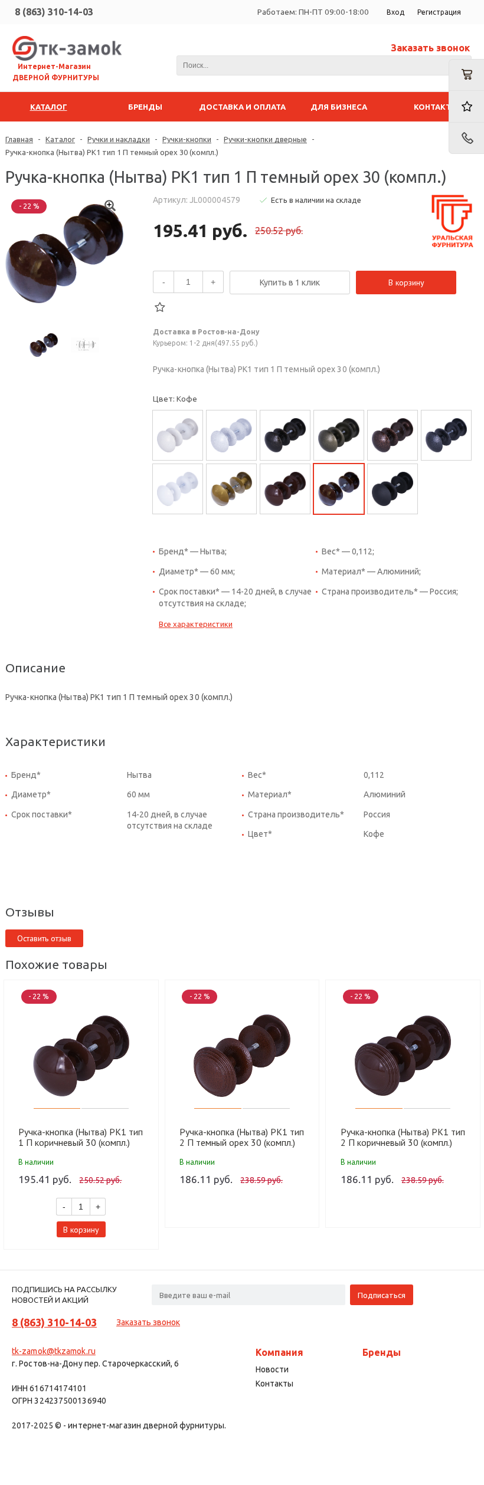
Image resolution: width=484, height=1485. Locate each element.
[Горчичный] (231, 489)
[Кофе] (285, 489)
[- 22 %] (81, 1056)
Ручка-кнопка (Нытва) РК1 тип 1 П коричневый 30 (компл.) (80, 1137)
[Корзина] (466, 75)
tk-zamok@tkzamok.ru (54, 1351)
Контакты (274, 1383)
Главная (19, 139)
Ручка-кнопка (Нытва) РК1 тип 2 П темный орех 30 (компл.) (241, 1137)
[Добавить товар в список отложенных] (160, 307)
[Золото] (177, 435)
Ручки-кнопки (186, 139)
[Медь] (392, 435)
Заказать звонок (430, 47)
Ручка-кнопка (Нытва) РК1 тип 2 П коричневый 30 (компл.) (403, 1137)
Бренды (381, 1352)
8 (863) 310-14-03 (54, 11)
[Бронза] (231, 435)
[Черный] (392, 489)
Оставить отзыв (44, 938)
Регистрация (439, 12)
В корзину (406, 282)
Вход (395, 12)
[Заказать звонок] (466, 138)
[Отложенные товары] (466, 106)
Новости (272, 1369)
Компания (279, 1352)
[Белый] (177, 489)
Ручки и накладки (118, 139)
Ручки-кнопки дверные (265, 139)
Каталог (60, 139)
